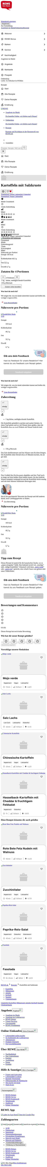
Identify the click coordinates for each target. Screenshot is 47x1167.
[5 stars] (37, 641)
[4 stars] (29, 641)
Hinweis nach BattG (12, 1138)
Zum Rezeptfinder (10, 303)
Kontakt (8, 1064)
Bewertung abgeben (8, 645)
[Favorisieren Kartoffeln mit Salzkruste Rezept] (9, 191)
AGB (7, 1128)
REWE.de (4, 985)
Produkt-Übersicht (12, 1042)
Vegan (12, 194)
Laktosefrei (19, 194)
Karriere (8, 1058)
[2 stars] (14, 641)
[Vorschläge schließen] (3, 151)
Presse (7, 1062)
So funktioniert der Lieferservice (17, 1038)
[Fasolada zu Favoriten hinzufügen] (41, 948)
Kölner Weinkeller (12, 1105)
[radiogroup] (23, 641)
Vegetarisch (5, 194)
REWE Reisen (10, 1095)
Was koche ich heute (12, 1083)
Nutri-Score (9, 1085)
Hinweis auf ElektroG (13, 1140)
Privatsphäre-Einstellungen (15, 1136)
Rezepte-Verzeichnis (12, 1079)
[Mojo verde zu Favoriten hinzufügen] (41, 657)
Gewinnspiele (10, 1023)
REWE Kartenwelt (12, 1099)
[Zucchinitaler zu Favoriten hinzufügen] (41, 869)
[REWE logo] (4, 109)
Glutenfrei (27, 194)
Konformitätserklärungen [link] (14, 1142)
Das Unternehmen (12, 1056)
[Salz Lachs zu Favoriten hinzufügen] (41, 697)
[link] (25, 114)
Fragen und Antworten (13, 1075)
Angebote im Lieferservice (15, 1017)
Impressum (9, 1132)
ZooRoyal (9, 1103)
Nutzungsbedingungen (13, 1134)
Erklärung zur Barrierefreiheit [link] (15, 1145)
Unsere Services (11, 1021)
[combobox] (11, 148)
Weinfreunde (10, 1101)
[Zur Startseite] (8, 14)
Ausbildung (9, 1060)
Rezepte (22, 131)
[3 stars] (22, 641)
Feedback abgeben (23, 372)
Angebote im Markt (12, 1015)
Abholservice (10, 1040)
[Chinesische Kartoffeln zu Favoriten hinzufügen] (41, 737)
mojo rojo (8, 569)
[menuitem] (23, 33)
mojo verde (39, 567)
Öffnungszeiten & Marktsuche (16, 1081)
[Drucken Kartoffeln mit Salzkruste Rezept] (3, 191)
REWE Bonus (10, 1019)
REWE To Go (10, 1097)
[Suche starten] (24, 148)
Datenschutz (9, 1130)
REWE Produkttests (12, 1025)
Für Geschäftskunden (13, 1044)
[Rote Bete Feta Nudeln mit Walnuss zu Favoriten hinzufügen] (41, 827)
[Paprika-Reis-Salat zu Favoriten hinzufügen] (41, 909)
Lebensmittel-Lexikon (13, 1077)
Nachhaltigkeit (10, 1054)
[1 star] (6, 641)
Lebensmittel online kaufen (15, 1036)
